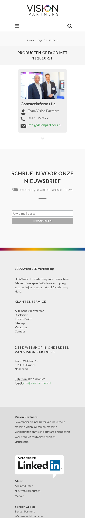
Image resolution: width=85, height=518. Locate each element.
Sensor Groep (25, 506)
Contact (20, 331)
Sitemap (20, 323)
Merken (19, 496)
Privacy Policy (23, 319)
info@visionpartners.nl (44, 125)
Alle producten (24, 485)
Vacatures (21, 327)
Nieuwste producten (28, 490)
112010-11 (52, 40)
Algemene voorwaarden (29, 310)
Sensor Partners (25, 511)
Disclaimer (21, 315)
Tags (40, 40)
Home (30, 40)
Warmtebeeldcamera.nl (29, 516)
